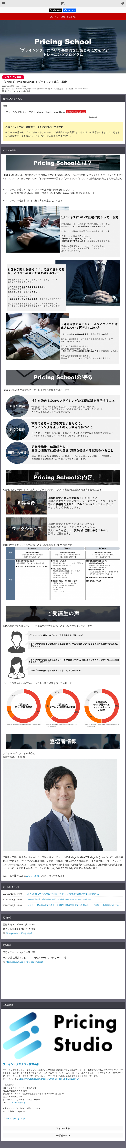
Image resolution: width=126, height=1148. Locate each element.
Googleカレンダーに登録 (19, 933)
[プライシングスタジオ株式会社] (63, 1035)
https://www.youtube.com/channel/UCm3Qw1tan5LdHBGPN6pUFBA (49, 1078)
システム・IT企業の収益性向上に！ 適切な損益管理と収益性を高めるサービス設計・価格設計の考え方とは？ (75, 905)
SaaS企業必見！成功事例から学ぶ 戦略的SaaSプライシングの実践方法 (59, 899)
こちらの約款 (33, 875)
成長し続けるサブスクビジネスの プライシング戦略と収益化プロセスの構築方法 (63, 893)
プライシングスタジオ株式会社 (21, 1064)
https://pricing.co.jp (17, 1102)
